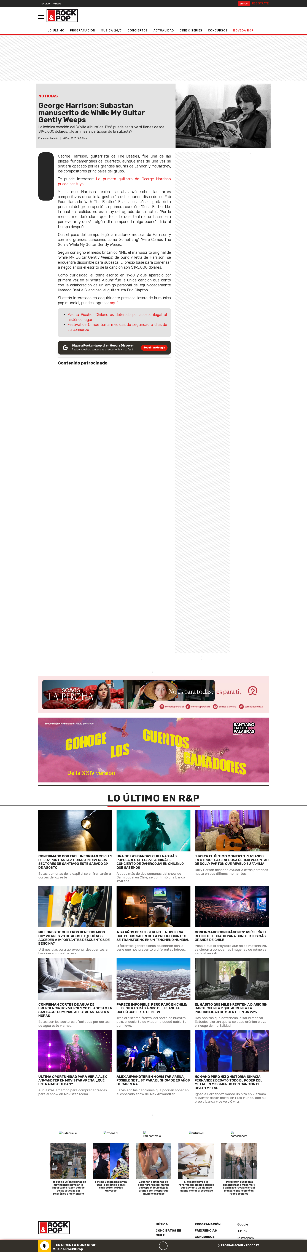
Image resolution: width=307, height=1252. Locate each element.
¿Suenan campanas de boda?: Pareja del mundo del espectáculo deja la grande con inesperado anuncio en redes (153, 1187)
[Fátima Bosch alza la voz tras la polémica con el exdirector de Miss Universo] (111, 1161)
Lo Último (56, 30)
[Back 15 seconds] (154, 1246)
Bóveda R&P (243, 30)
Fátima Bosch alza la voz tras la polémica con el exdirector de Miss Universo (111, 1186)
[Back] (146, 1246)
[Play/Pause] (163, 1246)
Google (242, 1224)
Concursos (218, 30)
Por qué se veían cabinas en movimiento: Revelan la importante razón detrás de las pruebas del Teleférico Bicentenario (68, 1187)
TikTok (241, 1231)
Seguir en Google (154, 347)
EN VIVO (46, 3)
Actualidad (164, 30)
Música (162, 1224)
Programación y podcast (240, 1245)
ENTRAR (244, 3)
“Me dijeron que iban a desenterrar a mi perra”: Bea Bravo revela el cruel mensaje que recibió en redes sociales (239, 1187)
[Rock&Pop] (62, 15)
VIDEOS (57, 3)
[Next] (180, 1246)
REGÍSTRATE (260, 3)
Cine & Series (191, 30)
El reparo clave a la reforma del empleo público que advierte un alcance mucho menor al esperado (196, 1186)
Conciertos (138, 30)
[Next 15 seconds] (172, 1246)
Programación (82, 30)
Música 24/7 (111, 30)
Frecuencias (206, 1230)
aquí (113, 303)
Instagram (245, 1238)
